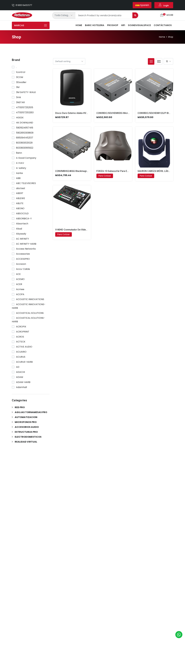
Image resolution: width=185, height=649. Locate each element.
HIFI (123, 25)
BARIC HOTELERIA (94, 25)
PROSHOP (112, 25)
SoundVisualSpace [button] (139, 25)
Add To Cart (68, 91)
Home (79, 25)
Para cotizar (105, 175)
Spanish (144, 5)
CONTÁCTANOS (163, 25)
